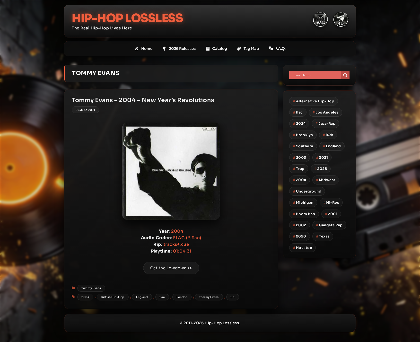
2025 (320, 169)
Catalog (219, 48)
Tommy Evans (91, 288)
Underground (307, 191)
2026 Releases (182, 48)
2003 (299, 157)
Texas (323, 236)
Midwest (325, 180)
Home (146, 48)
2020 (299, 236)
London (181, 297)
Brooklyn (303, 135)
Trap (299, 169)
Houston (302, 248)
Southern (303, 146)
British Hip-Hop (112, 297)
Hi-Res (331, 202)
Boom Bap (304, 214)
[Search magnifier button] (345, 75)
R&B (328, 135)
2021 (322, 157)
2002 (299, 225)
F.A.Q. (280, 48)
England (142, 297)
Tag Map (251, 48)
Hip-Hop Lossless (127, 18)
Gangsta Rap (329, 225)
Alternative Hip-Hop (313, 101)
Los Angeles (326, 112)
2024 (299, 123)
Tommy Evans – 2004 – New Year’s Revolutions (143, 100)
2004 (85, 297)
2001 (331, 214)
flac (162, 297)
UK (232, 297)
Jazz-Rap (325, 123)
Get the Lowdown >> (171, 268)
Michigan (303, 202)
